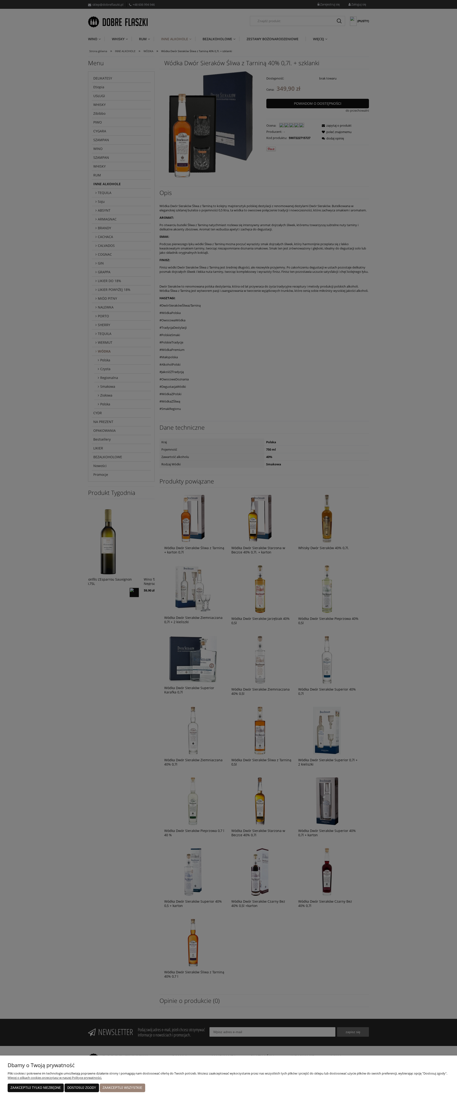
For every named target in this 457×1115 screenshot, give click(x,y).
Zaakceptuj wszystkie (122, 1088)
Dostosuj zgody (81, 1088)
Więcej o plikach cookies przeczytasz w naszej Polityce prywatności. (55, 1077)
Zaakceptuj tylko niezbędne (35, 1088)
